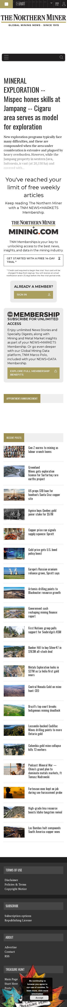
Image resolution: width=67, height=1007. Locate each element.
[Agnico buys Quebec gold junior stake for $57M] (14, 517)
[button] (6, 4)
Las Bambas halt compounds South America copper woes (44, 830)
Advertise (11, 947)
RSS (7, 956)
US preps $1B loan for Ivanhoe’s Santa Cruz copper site (44, 495)
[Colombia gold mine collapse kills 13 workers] (14, 753)
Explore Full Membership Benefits (30, 373)
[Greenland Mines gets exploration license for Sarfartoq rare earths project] (14, 475)
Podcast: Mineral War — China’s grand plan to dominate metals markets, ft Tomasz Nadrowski (45, 771)
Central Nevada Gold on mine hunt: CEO (44, 689)
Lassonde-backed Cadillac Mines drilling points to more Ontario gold (45, 730)
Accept (39, 997)
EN (58, 5)
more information (40, 992)
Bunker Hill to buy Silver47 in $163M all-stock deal (44, 649)
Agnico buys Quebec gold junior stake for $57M (42, 512)
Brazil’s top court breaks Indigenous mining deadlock (44, 708)
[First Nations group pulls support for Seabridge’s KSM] (14, 635)
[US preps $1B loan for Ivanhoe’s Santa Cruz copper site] (14, 498)
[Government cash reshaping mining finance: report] (14, 616)
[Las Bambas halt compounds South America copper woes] (14, 835)
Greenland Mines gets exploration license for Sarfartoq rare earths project (43, 473)
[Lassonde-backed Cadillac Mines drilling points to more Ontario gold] (14, 733)
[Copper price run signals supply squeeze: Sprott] (14, 537)
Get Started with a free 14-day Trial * (31, 260)
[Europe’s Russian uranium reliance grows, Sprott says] (14, 576)
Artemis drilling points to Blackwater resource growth (44, 591)
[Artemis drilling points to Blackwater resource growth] (14, 596)
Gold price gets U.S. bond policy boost (42, 551)
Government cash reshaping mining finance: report (43, 612)
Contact (10, 952)
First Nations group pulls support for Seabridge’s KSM (44, 630)
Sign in (22, 294)
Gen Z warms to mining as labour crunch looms (43, 449)
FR (62, 5)
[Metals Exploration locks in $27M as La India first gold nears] (14, 674)
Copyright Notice (16, 889)
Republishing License (18, 920)
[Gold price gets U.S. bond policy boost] (14, 557)
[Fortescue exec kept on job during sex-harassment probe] (14, 796)
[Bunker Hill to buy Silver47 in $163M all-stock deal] (14, 655)
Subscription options (18, 916)
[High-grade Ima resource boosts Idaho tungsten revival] (14, 815)
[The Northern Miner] (33, 20)
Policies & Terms (15, 884)
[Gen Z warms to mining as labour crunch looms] (14, 455)
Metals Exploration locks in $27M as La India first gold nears (43, 671)
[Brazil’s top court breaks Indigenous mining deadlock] (14, 714)
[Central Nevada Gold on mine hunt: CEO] (14, 694)
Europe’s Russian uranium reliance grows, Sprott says (44, 571)
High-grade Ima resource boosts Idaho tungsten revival (45, 810)
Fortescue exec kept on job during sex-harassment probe (45, 791)
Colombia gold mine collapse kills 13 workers (44, 747)
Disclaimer (11, 880)
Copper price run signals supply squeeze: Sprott (42, 532)
